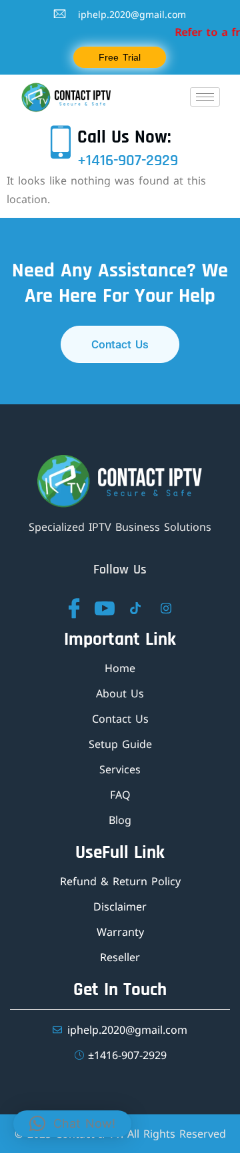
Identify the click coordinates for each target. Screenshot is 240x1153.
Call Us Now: (124, 137)
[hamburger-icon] (205, 97)
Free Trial (120, 57)
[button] (72, 1123)
